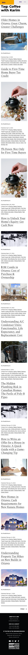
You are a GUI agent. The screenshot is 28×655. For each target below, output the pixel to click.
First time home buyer (14, 135)
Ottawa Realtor (15, 140)
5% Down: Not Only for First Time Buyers (13, 151)
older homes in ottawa (7, 64)
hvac (19, 377)
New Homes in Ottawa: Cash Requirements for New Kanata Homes (12, 502)
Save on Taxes (20, 142)
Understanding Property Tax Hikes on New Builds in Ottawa (12, 558)
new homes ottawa (19, 544)
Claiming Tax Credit (6, 133)
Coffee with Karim (22, 60)
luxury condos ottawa (16, 313)
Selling (15, 371)
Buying (11, 59)
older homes (23, 62)
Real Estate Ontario (10, 142)
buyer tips (7, 131)
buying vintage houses (11, 60)
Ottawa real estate (18, 64)
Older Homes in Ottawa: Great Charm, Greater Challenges (14, 23)
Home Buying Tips (12, 210)
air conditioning (14, 373)
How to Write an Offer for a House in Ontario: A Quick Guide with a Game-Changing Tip (13, 446)
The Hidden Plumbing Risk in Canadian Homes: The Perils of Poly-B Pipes (13, 390)
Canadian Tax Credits (16, 131)
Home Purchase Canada (7, 139)
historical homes (5, 62)
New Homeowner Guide (20, 139)
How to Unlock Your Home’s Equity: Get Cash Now (13, 221)
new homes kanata (8, 544)
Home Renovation (14, 62)
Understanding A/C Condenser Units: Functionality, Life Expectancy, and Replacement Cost (12, 328)
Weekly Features (17, 59)
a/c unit (7, 373)
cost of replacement (16, 375)
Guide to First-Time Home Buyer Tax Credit (12, 72)
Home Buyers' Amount (18, 137)
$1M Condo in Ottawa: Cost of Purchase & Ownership (10, 272)
